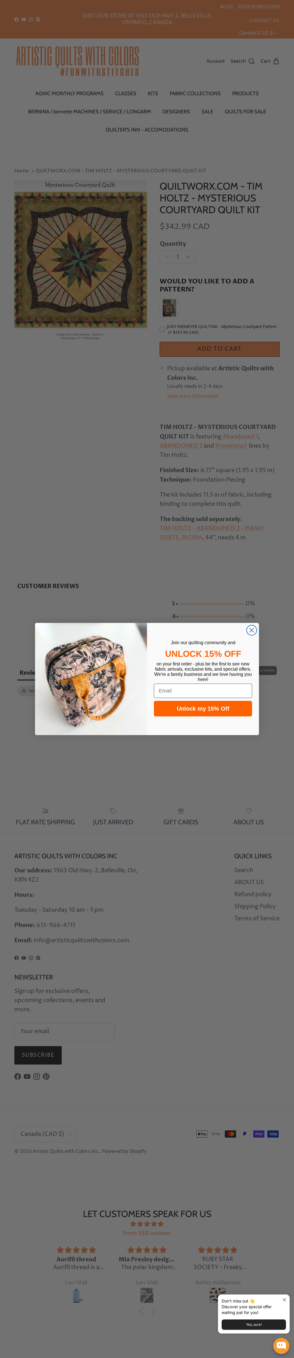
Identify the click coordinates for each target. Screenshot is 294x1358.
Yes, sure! (254, 1324)
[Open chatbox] (281, 1346)
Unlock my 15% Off (203, 708)
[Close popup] (284, 1299)
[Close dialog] (252, 630)
